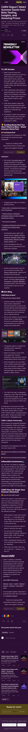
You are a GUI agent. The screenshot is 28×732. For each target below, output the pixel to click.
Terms (15, 721)
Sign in (24, 2)
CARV (6, 29)
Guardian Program (11, 596)
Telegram (12, 586)
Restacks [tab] (11, 632)
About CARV (8, 556)
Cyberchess (7, 281)
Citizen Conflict (8, 241)
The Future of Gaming (9, 221)
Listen (24, 30)
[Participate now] (16, 417)
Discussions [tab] (13, 652)
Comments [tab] (5, 632)
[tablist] (8, 632)
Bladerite (22, 281)
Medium (21, 584)
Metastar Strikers (19, 239)
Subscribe (19, 2)
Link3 (5, 588)
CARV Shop (18, 319)
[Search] (25, 651)
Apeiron (16, 235)
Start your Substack (10, 725)
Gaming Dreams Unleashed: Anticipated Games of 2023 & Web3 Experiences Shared (12, 216)
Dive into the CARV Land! (11, 495)
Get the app (22, 725)
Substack (6, 728)
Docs (11, 584)
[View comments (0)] (8, 35)
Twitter (16, 584)
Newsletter (19, 586)
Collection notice (22, 721)
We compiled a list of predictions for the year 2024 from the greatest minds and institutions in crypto (10, 660)
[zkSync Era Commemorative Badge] (14, 457)
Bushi (19, 237)
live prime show (17, 160)
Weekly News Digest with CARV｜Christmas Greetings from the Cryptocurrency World (9, 671)
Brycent (6, 162)
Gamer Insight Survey (10, 272)
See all (4, 699)
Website (5, 584)
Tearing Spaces (20, 279)
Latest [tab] (7, 652)
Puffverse (15, 281)
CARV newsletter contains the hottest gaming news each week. (10, 690)
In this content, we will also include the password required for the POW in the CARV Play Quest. (9, 675)
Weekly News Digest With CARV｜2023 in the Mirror (9, 657)
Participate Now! (9, 132)
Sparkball (13, 237)
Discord (5, 586)
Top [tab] (3, 652)
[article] (14, 660)
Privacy (11, 721)
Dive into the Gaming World (11, 298)
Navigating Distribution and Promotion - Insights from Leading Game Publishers (13, 227)
